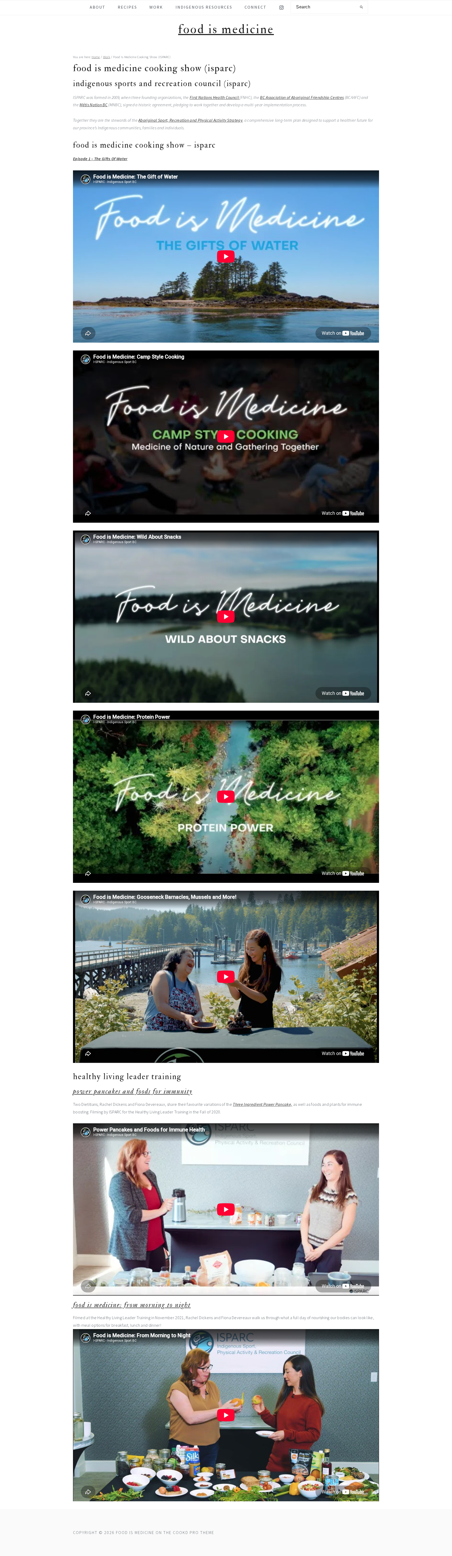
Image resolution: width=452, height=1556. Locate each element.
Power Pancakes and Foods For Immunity (132, 1091)
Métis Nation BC (94, 104)
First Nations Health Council (215, 97)
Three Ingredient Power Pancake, (262, 1104)
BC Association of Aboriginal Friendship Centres (302, 97)
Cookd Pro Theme (193, 1532)
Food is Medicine (226, 29)
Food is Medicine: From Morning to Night (132, 1305)
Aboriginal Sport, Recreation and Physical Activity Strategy (190, 120)
